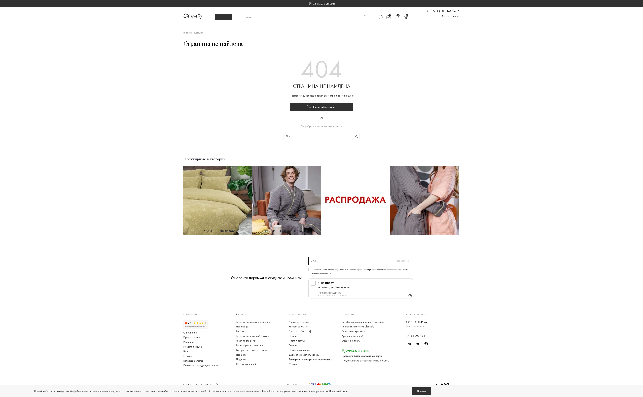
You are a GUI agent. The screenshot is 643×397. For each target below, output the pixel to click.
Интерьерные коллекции (287, 231)
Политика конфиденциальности (200, 365)
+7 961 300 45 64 (416, 335)
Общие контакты (351, 340)
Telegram (417, 343)
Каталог (241, 314)
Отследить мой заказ (357, 350)
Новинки (241, 354)
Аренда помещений (352, 336)
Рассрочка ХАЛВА (298, 326)
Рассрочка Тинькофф (300, 331)
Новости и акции (192, 346)
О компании (190, 332)
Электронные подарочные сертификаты (310, 359)
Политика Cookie (338, 391)
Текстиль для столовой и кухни (252, 336)
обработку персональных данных (340, 269)
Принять (421, 391)
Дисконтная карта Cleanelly (304, 354)
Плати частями (297, 340)
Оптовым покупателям (354, 331)
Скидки (293, 364)
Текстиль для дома (217, 231)
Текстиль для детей (246, 340)
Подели (293, 336)
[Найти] (365, 17)
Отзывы (187, 356)
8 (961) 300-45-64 (443, 11)
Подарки (241, 359)
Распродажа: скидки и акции (251, 350)
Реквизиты (189, 342)
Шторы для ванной (246, 364)
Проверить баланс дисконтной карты (362, 355)
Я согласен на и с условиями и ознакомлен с (360, 271)
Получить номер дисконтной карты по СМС (365, 360)
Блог (185, 351)
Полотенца (242, 326)
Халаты (424, 231)
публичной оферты (376, 269)
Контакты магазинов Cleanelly (358, 326)
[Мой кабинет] (380, 17)
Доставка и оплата (299, 321)
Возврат (293, 345)
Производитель (191, 337)
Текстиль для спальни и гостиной (253, 321)
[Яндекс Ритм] (426, 343)
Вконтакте (409, 343)
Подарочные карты (299, 350)
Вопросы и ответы (193, 360)
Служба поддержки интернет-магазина (363, 321)
